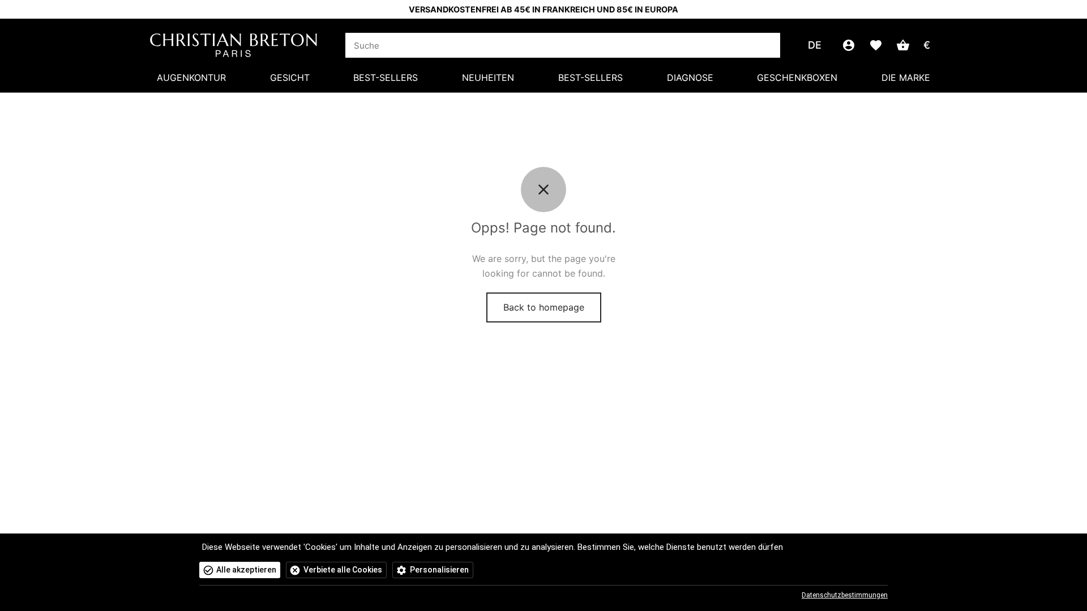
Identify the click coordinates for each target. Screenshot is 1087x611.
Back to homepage (543, 307)
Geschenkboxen (797, 77)
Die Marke (905, 77)
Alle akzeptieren (246, 569)
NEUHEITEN (488, 77)
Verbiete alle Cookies (342, 569)
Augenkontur (191, 77)
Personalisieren (439, 569)
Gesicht (290, 77)
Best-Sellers (385, 77)
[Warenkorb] (903, 45)
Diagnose (690, 77)
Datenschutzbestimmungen (845, 595)
